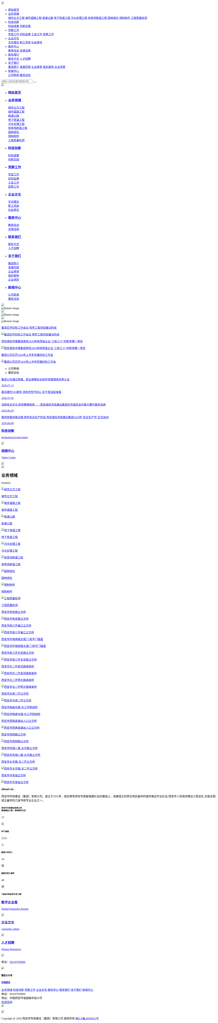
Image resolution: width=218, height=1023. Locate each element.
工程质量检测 (139, 18)
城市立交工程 (16, 18)
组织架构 (48, 67)
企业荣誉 (36, 67)
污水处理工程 (79, 18)
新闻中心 (13, 71)
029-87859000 (17, 962)
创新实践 (25, 26)
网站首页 (13, 9)
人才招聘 (25, 58)
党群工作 (13, 30)
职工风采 (25, 42)
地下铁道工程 (62, 18)
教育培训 (13, 50)
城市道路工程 (33, 18)
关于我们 (13, 62)
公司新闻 (13, 75)
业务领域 (13, 13)
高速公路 (47, 18)
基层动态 (25, 75)
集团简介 (13, 67)
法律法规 (25, 50)
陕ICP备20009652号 (87, 1018)
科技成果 (13, 26)
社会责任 (36, 42)
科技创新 (13, 22)
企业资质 (59, 67)
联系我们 (13, 54)
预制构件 (124, 18)
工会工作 (36, 34)
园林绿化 (113, 18)
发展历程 (25, 67)
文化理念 (13, 42)
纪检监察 (25, 34)
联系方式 (13, 58)
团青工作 (48, 34)
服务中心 (13, 46)
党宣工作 (13, 34)
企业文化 (13, 38)
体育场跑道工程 (97, 18)
